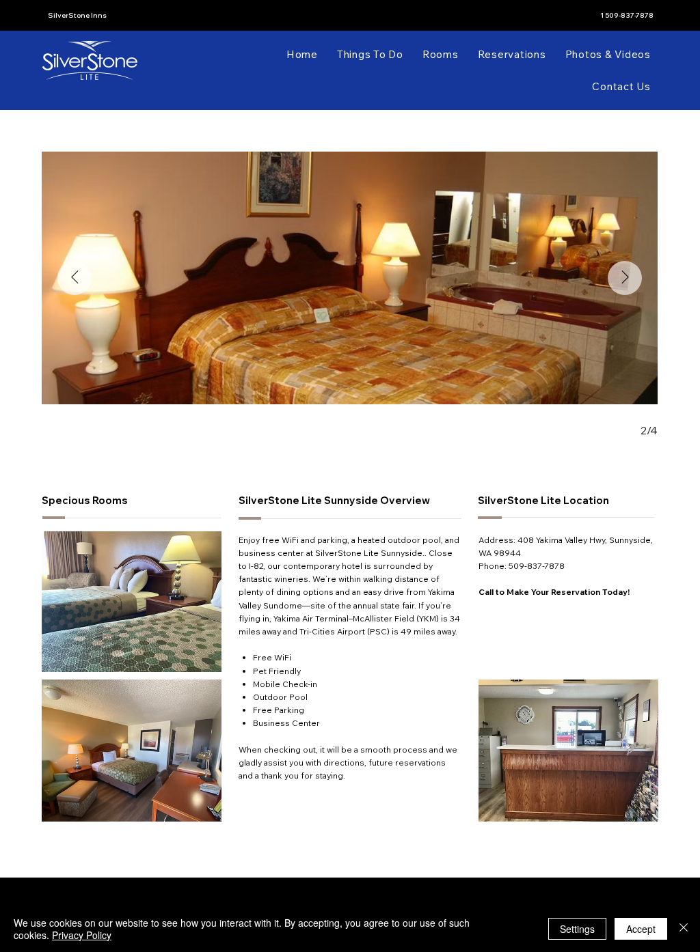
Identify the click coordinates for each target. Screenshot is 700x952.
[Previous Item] (74, 278)
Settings (577, 929)
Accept (641, 929)
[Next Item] (625, 278)
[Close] (683, 928)
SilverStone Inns (77, 15)
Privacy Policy (81, 935)
